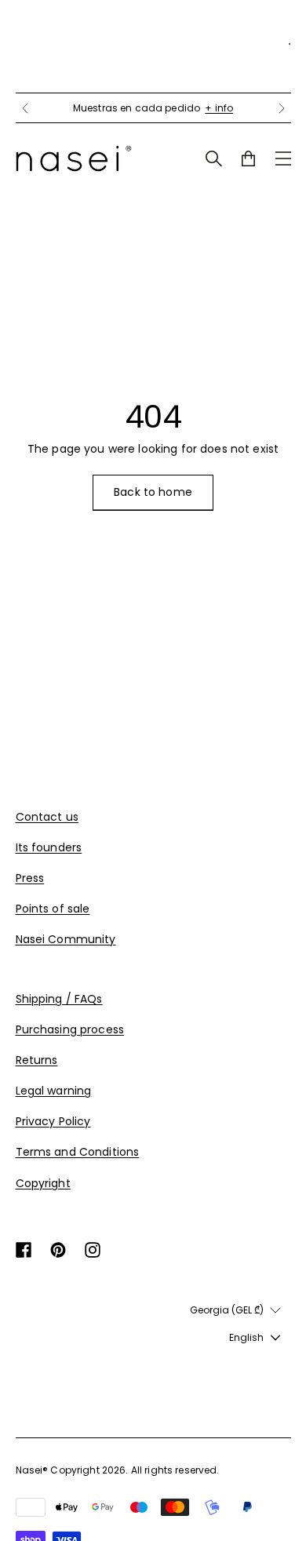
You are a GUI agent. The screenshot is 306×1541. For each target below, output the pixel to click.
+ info (219, 108)
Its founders (49, 847)
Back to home (153, 492)
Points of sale (53, 908)
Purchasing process (70, 1029)
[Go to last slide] (25, 108)
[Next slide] (281, 108)
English (246, 1337)
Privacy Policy (53, 1121)
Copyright (43, 1183)
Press (30, 878)
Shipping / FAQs (59, 999)
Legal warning (54, 1090)
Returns (37, 1060)
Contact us (47, 817)
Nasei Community (66, 939)
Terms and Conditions (78, 1152)
